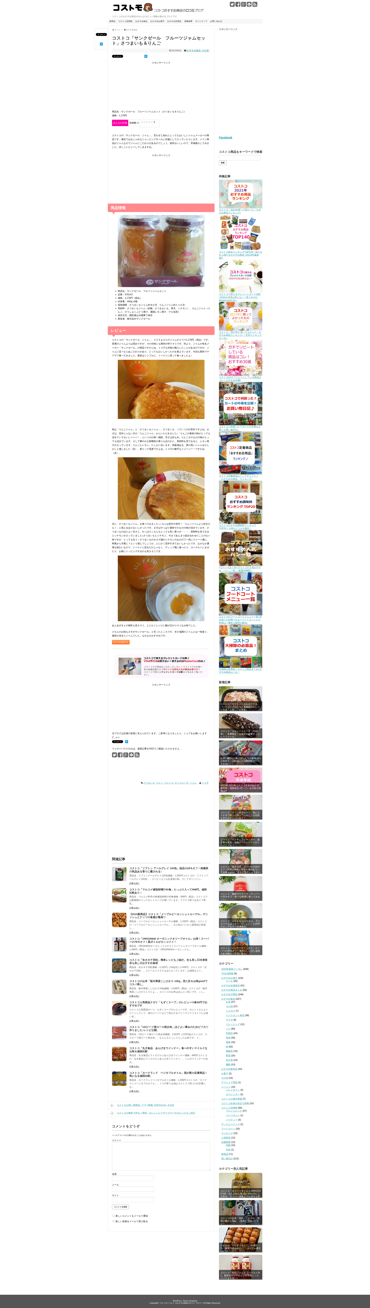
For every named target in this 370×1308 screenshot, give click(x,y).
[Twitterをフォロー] (232, 5)
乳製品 (229, 1033)
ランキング (227, 1133)
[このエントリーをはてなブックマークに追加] (101, 44)
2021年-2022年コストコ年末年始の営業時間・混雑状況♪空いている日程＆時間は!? (240, 788)
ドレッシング (233, 1024)
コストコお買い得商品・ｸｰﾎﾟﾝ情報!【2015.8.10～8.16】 (146, 1105)
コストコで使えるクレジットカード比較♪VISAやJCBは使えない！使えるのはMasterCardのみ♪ (240, 297)
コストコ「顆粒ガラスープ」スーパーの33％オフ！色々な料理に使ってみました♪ (240, 897)
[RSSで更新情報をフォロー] (254, 5)
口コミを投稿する (120, 642)
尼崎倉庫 (188, 21)
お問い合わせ (216, 21)
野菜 (228, 1055)
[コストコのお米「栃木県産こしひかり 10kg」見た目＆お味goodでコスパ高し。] (119, 993)
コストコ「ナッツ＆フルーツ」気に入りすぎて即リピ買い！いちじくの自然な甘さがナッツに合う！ (240, 815)
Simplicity (193, 1301)
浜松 (228, 1149)
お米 (228, 1002)
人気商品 (226, 1137)
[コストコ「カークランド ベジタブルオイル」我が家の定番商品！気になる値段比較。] (119, 1085)
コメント (116, 1140)
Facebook (225, 137)
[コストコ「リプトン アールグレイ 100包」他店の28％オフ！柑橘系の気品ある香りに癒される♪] (119, 880)
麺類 (228, 1064)
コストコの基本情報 (231, 1099)
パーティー (231, 1120)
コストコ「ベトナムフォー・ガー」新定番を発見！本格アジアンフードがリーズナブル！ (240, 842)
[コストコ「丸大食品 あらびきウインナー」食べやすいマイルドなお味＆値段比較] (119, 1060)
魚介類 (229, 1060)
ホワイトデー (233, 1094)
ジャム (193, 783)
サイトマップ (201, 21)
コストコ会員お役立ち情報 (235, 1103)
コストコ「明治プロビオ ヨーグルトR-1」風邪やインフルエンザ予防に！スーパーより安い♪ (240, 1275)
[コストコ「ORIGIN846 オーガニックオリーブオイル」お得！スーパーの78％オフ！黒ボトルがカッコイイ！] (119, 951)
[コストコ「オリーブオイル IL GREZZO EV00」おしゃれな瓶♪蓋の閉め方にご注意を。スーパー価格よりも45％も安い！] (240, 1185)
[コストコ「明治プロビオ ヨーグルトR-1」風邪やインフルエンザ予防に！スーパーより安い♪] (240, 1267)
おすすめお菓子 (157, 21)
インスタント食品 (235, 1015)
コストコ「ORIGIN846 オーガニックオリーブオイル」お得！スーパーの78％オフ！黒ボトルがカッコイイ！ (169, 940)
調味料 (229, 1051)
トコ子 (205, 783)
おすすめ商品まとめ (231, 990)
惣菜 (228, 1038)
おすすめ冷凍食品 (230, 985)
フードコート (228, 1129)
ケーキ (229, 981)
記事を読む (134, 883)
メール (115, 1185)
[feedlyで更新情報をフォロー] (249, 5)
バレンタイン (233, 1090)
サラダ (229, 1020)
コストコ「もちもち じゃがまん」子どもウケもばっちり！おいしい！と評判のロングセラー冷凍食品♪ (240, 924)
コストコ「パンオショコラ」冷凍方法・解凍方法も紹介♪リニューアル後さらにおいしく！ (240, 1248)
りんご (159, 783)
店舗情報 (226, 1142)
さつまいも (149, 783)
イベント (226, 1087)
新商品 (112, 21)
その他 (205, 50)
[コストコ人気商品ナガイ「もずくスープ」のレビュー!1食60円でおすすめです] (119, 1014)
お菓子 (224, 1073)
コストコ (168, 783)
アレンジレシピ (234, 1111)
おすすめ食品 (141, 21)
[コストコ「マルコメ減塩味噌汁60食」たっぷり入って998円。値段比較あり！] (119, 901)
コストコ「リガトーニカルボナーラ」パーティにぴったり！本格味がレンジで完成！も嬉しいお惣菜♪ (240, 707)
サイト (115, 1195)
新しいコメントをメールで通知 (131, 1216)
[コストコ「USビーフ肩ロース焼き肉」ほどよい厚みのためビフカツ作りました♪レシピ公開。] (119, 1039)
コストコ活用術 (125, 21)
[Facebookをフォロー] (237, 5)
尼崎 (228, 1145)
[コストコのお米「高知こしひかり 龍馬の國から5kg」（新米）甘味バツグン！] (240, 1212)
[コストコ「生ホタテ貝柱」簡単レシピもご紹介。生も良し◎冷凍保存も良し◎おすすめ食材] (119, 972)
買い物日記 (227, 1158)
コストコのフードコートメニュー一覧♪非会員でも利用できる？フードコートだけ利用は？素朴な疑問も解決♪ (240, 620)
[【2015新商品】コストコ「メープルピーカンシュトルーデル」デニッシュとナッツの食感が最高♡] (119, 926)
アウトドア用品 (229, 1082)
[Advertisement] (161, 87)
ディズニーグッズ (230, 1124)
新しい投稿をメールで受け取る (131, 1221)
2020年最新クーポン (232, 969)
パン (228, 1029)
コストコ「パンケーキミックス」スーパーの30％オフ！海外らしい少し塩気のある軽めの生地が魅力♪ (240, 951)
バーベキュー (233, 1115)
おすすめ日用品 (174, 21)
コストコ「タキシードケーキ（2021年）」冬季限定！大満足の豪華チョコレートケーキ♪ (240, 734)
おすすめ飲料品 (229, 1069)
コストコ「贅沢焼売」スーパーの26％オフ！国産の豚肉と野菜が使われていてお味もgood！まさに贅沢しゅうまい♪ (240, 871)
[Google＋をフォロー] (243, 5)
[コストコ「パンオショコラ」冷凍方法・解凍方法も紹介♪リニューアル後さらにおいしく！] (240, 1239)
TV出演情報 (227, 973)
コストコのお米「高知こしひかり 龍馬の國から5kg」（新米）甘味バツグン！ (240, 1221)
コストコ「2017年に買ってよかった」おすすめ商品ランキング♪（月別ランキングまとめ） (240, 335)
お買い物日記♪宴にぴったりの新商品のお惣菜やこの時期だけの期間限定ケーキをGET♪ (240, 761)
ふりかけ (230, 1011)
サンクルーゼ (181, 783)
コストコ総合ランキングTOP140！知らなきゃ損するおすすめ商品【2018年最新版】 (240, 255)
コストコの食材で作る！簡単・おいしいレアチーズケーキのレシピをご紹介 (156, 1113)
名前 (114, 1174)
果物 (228, 1042)
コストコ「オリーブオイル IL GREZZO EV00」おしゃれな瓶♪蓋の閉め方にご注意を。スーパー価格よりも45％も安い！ (240, 1194)
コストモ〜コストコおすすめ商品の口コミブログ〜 (181, 1303)
